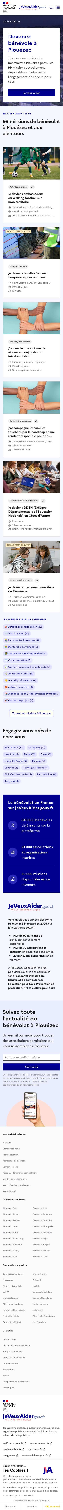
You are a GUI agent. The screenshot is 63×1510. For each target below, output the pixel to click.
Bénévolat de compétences (25, 980)
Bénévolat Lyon (10, 1226)
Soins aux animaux (11, 1148)
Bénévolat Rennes (11, 1220)
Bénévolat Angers (41, 1244)
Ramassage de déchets (14, 1160)
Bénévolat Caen (40, 1256)
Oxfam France (40, 1273)
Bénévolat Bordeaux (12, 1244)
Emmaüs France (10, 1298)
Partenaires (8, 1369)
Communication (10, 1363)
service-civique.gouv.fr (35, 1455)
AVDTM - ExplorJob (12, 1285)
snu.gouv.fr (9, 1455)
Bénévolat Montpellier (43, 1226)
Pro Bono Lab (39, 1322)
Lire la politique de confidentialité (18, 1495)
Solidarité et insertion (30, 976)
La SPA (6, 1291)
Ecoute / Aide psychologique (17, 1184)
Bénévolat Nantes (41, 1250)
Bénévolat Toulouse (42, 1214)
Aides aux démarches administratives (20, 1172)
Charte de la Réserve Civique (16, 1345)
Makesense (8, 1279)
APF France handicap (13, 1304)
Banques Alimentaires (13, 1273)
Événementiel (9, 1190)
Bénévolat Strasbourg (13, 1238)
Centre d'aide (9, 1339)
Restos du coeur (41, 1304)
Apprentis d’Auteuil (12, 1322)
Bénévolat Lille (40, 1208)
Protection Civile (11, 1316)
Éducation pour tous (21, 984)
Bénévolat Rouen (11, 1214)
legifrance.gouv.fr (13, 1443)
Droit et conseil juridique (15, 1178)
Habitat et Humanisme (14, 1310)
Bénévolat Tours (10, 1232)
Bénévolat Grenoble (42, 1220)
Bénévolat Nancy (11, 1250)
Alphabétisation (10, 1154)
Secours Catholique (42, 1298)
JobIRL (36, 1285)
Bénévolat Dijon (40, 1238)
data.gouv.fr (35, 1449)
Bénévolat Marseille (42, 1232)
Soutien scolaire (10, 1166)
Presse (6, 1375)
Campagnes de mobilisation (16, 1381)
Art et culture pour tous (39, 988)
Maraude (7, 1142)
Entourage (38, 1310)
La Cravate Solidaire (42, 1291)
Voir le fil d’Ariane (11, 21)
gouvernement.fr (39, 1443)
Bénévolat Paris (10, 1208)
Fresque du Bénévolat (13, 1351)
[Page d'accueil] (33, 7)
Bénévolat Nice (10, 1256)
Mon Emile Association (44, 1316)
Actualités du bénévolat (14, 1357)
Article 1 (37, 1279)
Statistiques (8, 1387)
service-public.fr (12, 1449)
